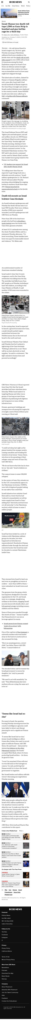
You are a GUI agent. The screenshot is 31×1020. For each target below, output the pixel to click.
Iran (10, 890)
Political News (6, 915)
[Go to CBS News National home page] (15, 2)
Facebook (5, 934)
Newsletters (5, 967)
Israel (20, 890)
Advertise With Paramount (9, 989)
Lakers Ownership (7, 924)
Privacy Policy (6, 948)
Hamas (15, 890)
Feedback (5, 998)
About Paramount (7, 987)
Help (3, 995)
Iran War (8, 6)
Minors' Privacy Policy (8, 959)
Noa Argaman (22, 632)
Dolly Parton (15, 6)
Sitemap (4, 979)
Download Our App (7, 973)
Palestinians (8, 892)
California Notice (7, 951)
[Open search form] (29, 2)
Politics (28, 6)
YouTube (4, 932)
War (6, 890)
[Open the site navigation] (5, 2)
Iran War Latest (6, 918)
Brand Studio (5, 976)
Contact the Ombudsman (9, 1001)
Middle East (8, 895)
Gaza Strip (17, 892)
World (23, 6)
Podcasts (4, 970)
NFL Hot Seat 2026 (7, 921)
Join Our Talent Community (10, 992)
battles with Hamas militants (17, 96)
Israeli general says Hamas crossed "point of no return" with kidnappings (16, 626)
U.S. (2, 6)
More (21, 831)
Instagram (5, 937)
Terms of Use (5, 956)
